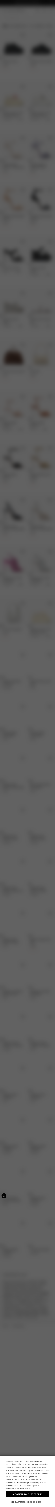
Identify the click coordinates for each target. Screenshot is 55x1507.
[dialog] (27, 1481)
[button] (27, 1501)
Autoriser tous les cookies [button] (27, 1494)
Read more (25, 1488)
